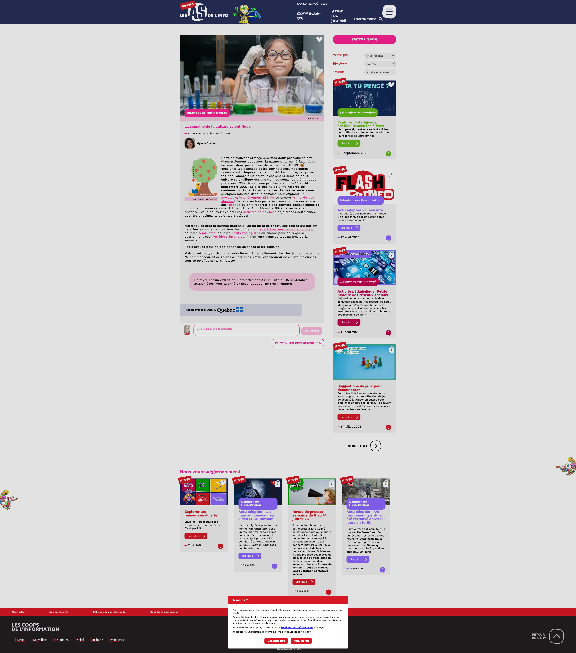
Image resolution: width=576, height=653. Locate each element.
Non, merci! (301, 640)
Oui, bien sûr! (276, 640)
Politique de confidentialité (297, 627)
